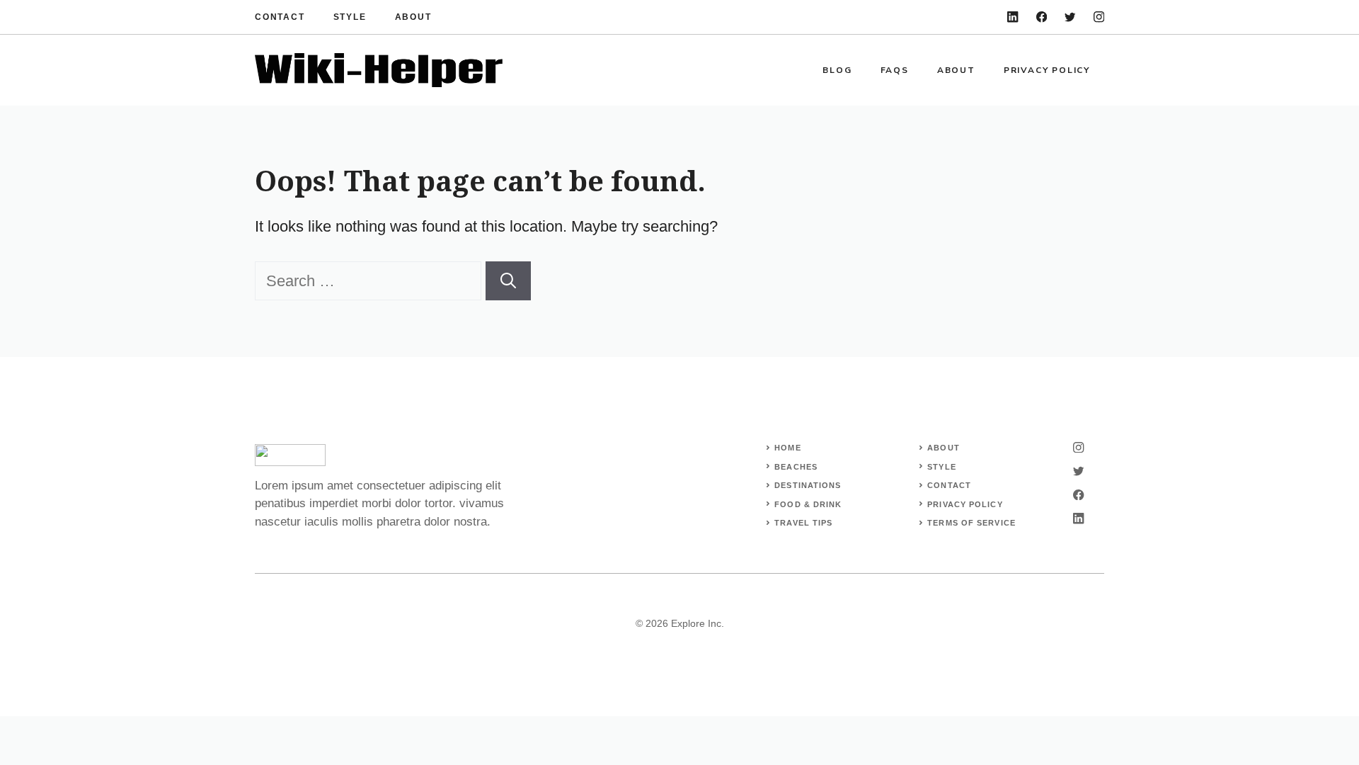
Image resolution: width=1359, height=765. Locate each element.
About (413, 17)
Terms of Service (971, 522)
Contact (280, 17)
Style (350, 17)
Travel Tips (803, 522)
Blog (836, 70)
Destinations (807, 485)
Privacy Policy (1047, 70)
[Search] (508, 280)
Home (787, 447)
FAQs (895, 70)
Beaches (796, 467)
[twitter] (1070, 16)
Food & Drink (808, 504)
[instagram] (1099, 16)
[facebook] (1041, 16)
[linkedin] (1012, 16)
